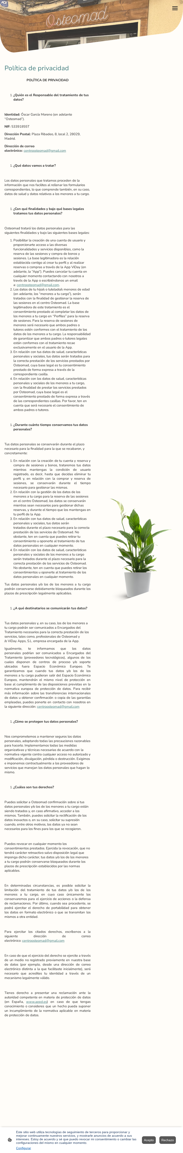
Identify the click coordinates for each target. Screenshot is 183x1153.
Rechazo (167, 1140)
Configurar (23, 1148)
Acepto (149, 1140)
